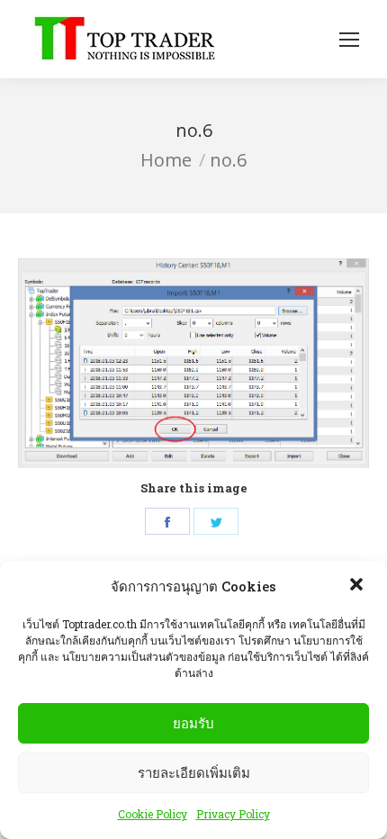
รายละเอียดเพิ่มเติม (194, 772)
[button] (358, 586)
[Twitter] (216, 521)
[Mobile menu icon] (349, 39)
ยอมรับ (193, 723)
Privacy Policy (233, 814)
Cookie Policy (152, 814)
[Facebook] (167, 521)
